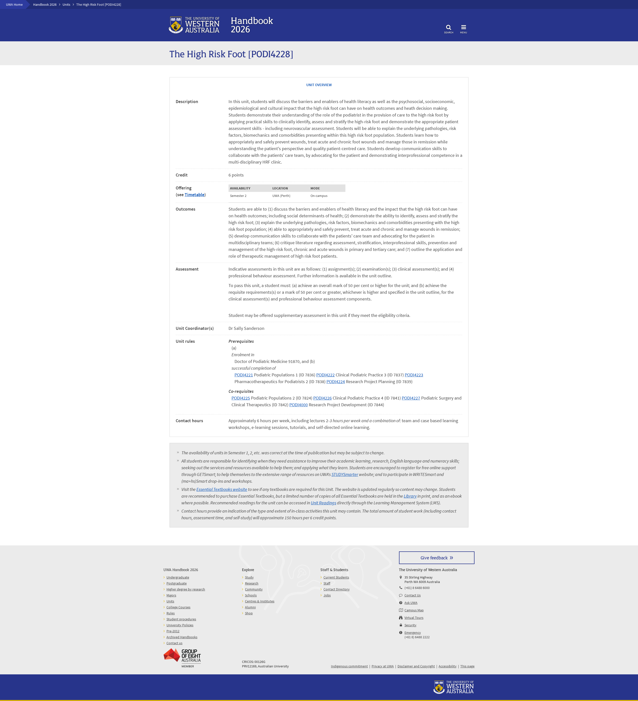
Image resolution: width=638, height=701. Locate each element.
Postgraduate (176, 583)
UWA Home (14, 4)
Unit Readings (323, 503)
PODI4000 (298, 405)
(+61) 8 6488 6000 (417, 587)
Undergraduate (177, 577)
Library (410, 496)
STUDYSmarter (344, 474)
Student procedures (181, 619)
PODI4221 (244, 375)
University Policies (179, 625)
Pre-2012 (172, 631)
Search (448, 32)
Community (254, 589)
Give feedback (434, 557)
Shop (249, 613)
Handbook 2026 (45, 4)
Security (410, 625)
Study (249, 577)
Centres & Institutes (259, 601)
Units (66, 4)
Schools (251, 595)
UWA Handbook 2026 (180, 569)
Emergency (412, 632)
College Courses (178, 607)
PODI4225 (241, 398)
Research (251, 583)
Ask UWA (410, 602)
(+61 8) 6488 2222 (417, 637)
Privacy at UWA (383, 666)
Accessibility (448, 666)
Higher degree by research (185, 589)
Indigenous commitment (349, 666)
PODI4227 (411, 398)
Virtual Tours (413, 617)
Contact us (174, 643)
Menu (463, 32)
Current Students (336, 577)
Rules (170, 613)
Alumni (250, 607)
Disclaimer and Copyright (416, 666)
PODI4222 (325, 375)
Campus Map (414, 610)
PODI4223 (414, 375)
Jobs (327, 595)
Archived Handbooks (181, 637)
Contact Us (412, 595)
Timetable (194, 194)
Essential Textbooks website (221, 489)
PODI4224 (335, 381)
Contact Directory (336, 589)
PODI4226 (322, 398)
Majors (171, 595)
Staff (326, 583)
